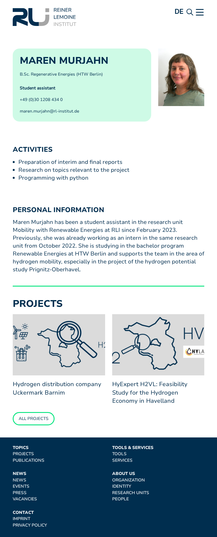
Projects (23, 454)
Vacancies (25, 499)
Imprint (21, 518)
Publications (28, 460)
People (120, 499)
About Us (123, 473)
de (179, 11)
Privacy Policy (30, 525)
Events (21, 486)
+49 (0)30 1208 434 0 (41, 99)
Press (20, 492)
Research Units (130, 492)
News (19, 473)
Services (122, 460)
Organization (128, 480)
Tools (119, 454)
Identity (121, 486)
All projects (34, 418)
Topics (21, 447)
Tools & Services (132, 447)
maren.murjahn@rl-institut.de (49, 111)
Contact (23, 512)
